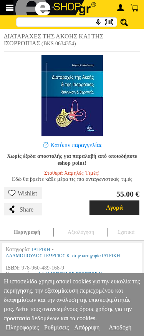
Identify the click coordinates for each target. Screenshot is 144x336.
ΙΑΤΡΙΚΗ (41, 249)
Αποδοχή (120, 327)
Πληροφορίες (22, 327)
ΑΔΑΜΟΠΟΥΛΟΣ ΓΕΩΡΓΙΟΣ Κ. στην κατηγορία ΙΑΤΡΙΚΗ (63, 255)
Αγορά (114, 207)
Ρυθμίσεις (56, 327)
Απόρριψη (86, 327)
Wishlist (27, 193)
